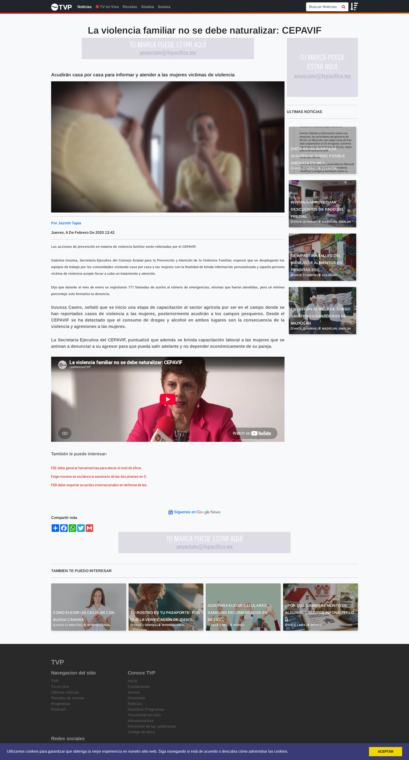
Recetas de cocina (67, 698)
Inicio (132, 681)
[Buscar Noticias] (343, 6)
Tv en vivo (60, 687)
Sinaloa (147, 7)
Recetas (130, 7)
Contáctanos (139, 687)
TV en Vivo (109, 7)
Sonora (164, 7)
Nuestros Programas (146, 709)
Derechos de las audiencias (152, 726)
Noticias (84, 7)
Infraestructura (141, 721)
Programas (61, 704)
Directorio (136, 698)
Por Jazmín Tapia (66, 223)
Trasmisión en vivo (144, 715)
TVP (55, 681)
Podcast (58, 709)
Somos (134, 692)
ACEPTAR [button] (385, 751)
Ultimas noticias (65, 692)
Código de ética (141, 732)
